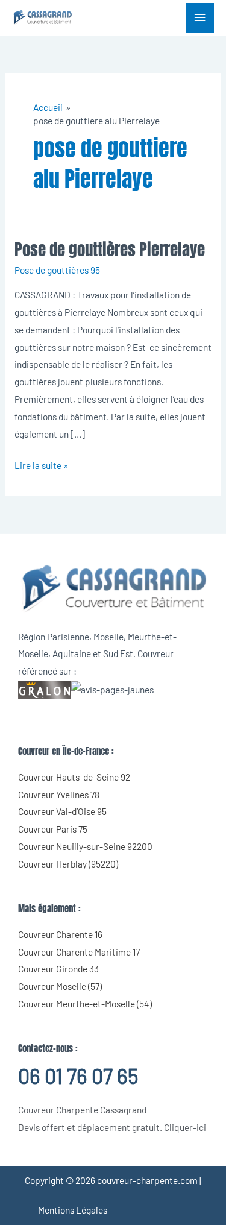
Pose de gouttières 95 (57, 270)
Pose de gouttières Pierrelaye (109, 249)
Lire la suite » (41, 464)
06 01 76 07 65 (78, 1075)
